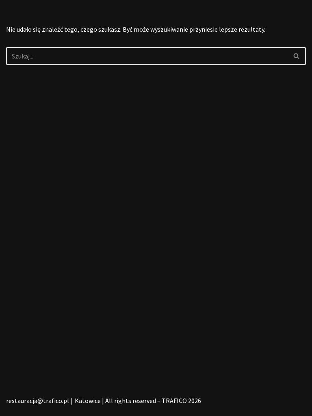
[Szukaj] (297, 56)
